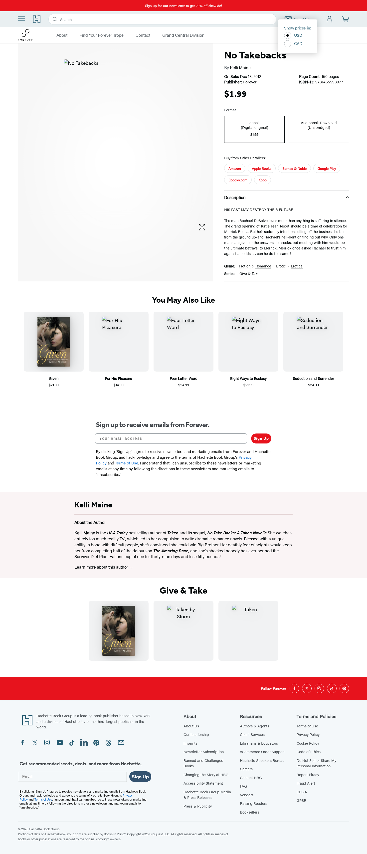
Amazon (234, 168)
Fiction (244, 265)
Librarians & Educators (259, 743)
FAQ (243, 786)
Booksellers (249, 812)
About (61, 35)
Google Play (327, 168)
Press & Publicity (198, 806)
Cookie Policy (308, 743)
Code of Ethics (309, 751)
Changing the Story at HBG (206, 774)
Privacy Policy (308, 734)
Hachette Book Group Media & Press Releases (207, 794)
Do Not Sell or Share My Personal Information (316, 763)
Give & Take (249, 273)
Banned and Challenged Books (203, 763)
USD (298, 35)
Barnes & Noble (294, 168)
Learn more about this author (101, 567)
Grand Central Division (183, 35)
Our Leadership (196, 734)
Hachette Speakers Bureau (262, 760)
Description (235, 197)
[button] (202, 227)
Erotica (297, 265)
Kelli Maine (240, 67)
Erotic (281, 265)
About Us (191, 725)
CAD (298, 43)
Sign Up (261, 438)
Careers (246, 768)
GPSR (301, 800)
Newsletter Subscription (204, 751)
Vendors (246, 794)
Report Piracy (308, 774)
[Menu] (21, 18)
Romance (263, 265)
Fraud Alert (306, 783)
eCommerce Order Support (262, 751)
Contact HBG (251, 777)
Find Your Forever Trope (101, 35)
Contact (143, 35)
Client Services (252, 734)
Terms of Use (307, 725)
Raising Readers (253, 803)
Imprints (190, 743)
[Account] (329, 19)
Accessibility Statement (203, 783)
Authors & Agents (254, 725)
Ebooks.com (237, 179)
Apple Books (261, 168)
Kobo (262, 179)
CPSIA (302, 791)
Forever (250, 82)
